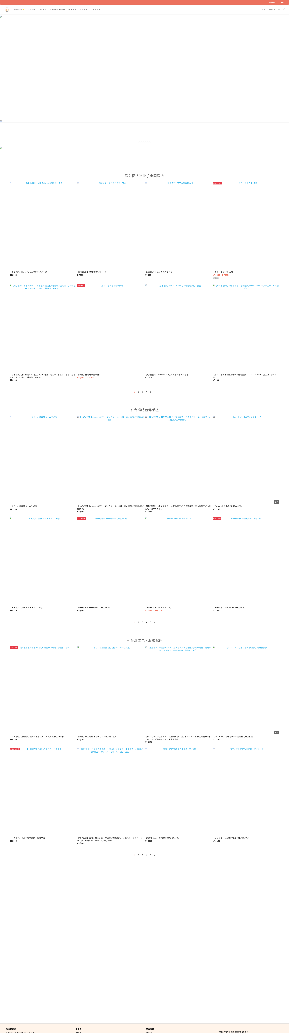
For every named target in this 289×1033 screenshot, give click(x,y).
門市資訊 (43, 9)
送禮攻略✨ (19, 9)
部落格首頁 (85, 9)
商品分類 (31, 9)
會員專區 (97, 9)
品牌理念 (72, 9)
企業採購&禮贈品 (57, 9)
